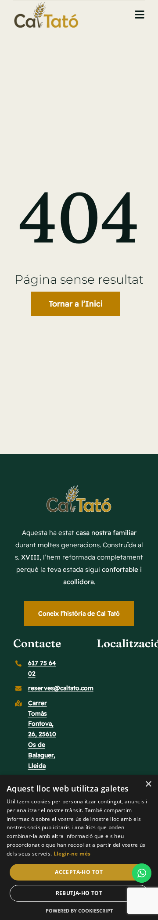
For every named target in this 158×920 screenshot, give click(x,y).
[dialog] (79, 847)
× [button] (148, 784)
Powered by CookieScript (79, 910)
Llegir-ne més (72, 853)
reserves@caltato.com (60, 688)
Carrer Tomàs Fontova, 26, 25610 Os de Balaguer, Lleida (42, 734)
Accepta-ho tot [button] (79, 872)
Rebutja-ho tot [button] (79, 893)
